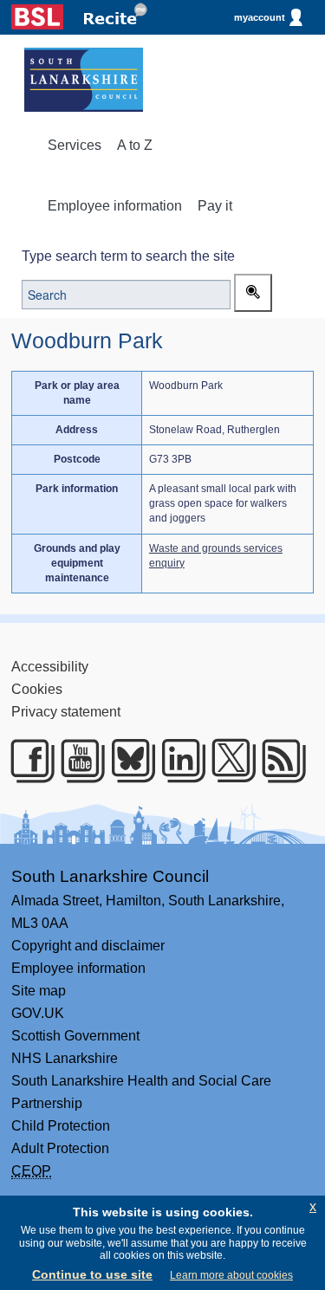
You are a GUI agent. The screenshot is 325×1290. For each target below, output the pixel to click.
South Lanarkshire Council (110, 876)
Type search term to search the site (128, 256)
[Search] (253, 293)
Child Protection (60, 1125)
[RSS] (278, 760)
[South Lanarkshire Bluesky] (127, 760)
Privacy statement (65, 711)
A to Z (135, 145)
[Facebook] (26, 760)
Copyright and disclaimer (88, 945)
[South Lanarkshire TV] (77, 760)
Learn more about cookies (231, 1275)
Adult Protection (60, 1148)
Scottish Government (75, 1035)
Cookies (36, 689)
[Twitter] (227, 760)
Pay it (215, 205)
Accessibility (49, 666)
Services (74, 145)
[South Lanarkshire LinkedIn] (177, 760)
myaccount (259, 17)
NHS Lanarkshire (64, 1058)
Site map (38, 990)
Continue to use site (92, 1274)
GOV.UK (37, 1013)
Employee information (115, 205)
